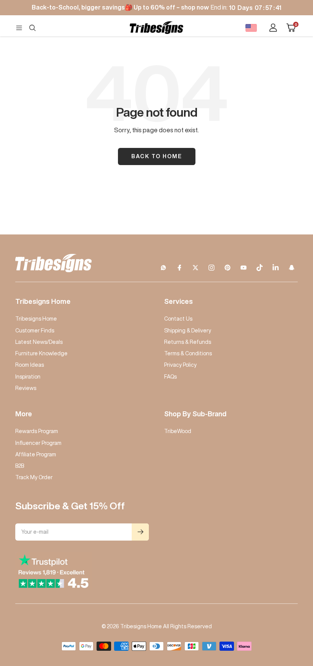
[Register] (140, 532)
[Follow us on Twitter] (195, 267)
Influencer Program (38, 443)
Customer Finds (34, 330)
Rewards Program (36, 431)
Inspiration (27, 376)
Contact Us (178, 318)
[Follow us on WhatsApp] (163, 267)
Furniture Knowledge (41, 353)
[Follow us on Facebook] (179, 267)
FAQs (170, 376)
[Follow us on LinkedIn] (275, 267)
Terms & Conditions (188, 353)
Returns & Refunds (187, 342)
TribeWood (177, 431)
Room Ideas (29, 365)
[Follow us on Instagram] (211, 267)
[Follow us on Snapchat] (292, 267)
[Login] (273, 27)
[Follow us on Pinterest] (227, 267)
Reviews (25, 388)
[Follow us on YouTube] (243, 267)
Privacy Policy (180, 365)
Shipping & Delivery (187, 330)
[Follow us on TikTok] (259, 267)
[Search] (32, 28)
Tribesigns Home (36, 318)
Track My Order (34, 477)
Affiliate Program (35, 454)
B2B (19, 466)
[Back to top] (281, 614)
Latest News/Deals (39, 342)
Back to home (156, 156)
